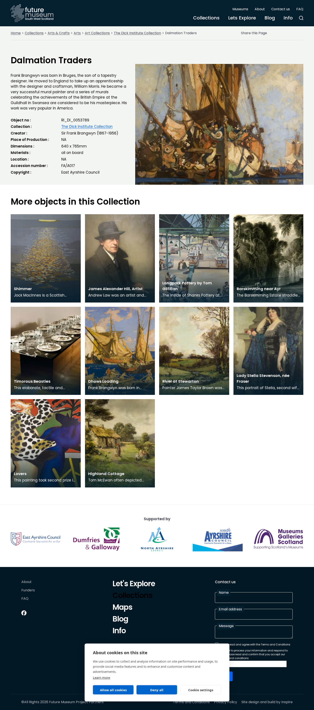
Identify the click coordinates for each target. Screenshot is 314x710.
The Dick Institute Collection (137, 33)
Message (226, 625)
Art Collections (97, 33)
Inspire (287, 702)
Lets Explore (242, 18)
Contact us (280, 9)
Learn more (101, 677)
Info (288, 18)
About (260, 9)
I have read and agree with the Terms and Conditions (255, 644)
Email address (230, 609)
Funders (28, 590)
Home (16, 33)
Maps (122, 607)
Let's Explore (134, 584)
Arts (77, 33)
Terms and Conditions (191, 702)
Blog (269, 18)
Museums (240, 9)
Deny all (156, 690)
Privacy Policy (225, 702)
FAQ (299, 9)
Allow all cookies (113, 690)
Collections (206, 18)
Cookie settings (200, 690)
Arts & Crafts (59, 33)
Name (224, 592)
